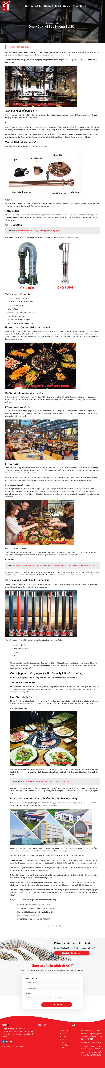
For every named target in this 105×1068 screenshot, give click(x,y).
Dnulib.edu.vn (98, 1049)
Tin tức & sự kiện (52, 23)
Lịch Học (38, 6)
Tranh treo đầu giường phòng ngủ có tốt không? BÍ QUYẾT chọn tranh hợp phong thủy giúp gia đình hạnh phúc (55, 565)
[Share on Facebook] (45, 926)
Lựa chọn (28, 994)
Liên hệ (64, 1039)
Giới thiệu (65, 1030)
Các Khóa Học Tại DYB (52, 6)
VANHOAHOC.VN (87, 1052)
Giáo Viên (66, 6)
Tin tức (75, 6)
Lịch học (64, 1033)
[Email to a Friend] (52, 926)
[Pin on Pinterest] (56, 926)
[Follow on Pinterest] (7, 1042)
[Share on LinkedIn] (60, 926)
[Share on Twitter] (49, 926)
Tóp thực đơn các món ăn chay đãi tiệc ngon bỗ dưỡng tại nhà (38, 231)
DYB (14, 1046)
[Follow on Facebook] (3, 1042)
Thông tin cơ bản (31, 978)
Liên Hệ (83, 6)
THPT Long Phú (8, 1056)
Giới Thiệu (29, 6)
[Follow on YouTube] (11, 1042)
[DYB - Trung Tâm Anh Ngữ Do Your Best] (12, 6)
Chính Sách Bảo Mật (65, 1045)
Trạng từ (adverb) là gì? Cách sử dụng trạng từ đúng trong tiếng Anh (45, 781)
